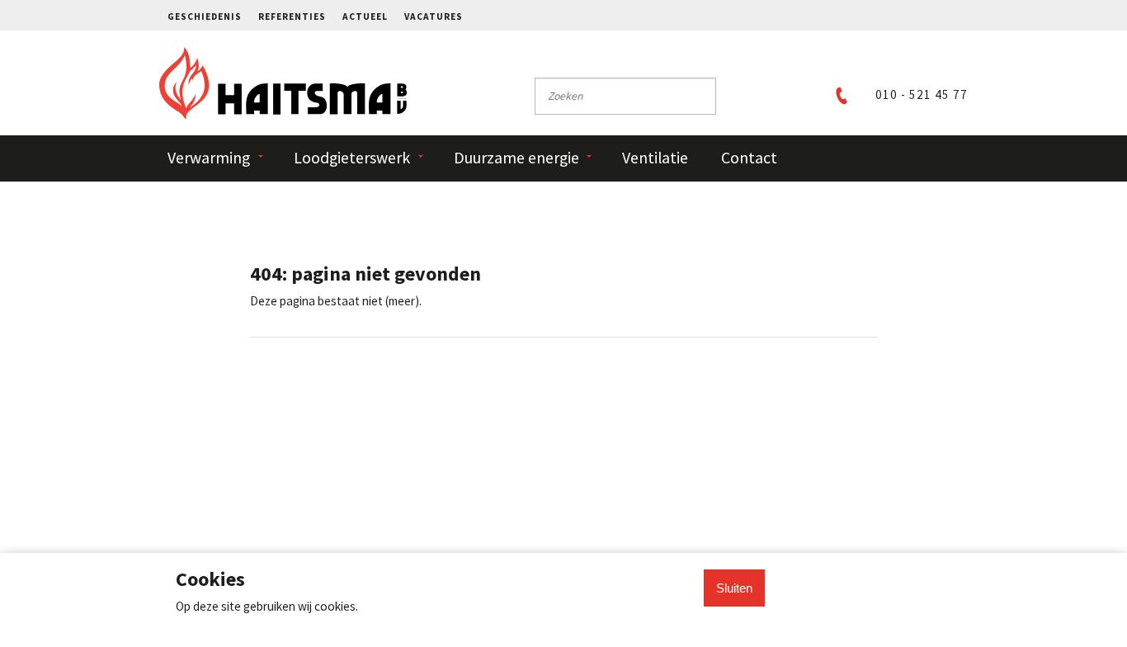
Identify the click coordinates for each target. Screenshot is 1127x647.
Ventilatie (655, 158)
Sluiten (734, 588)
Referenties (292, 16)
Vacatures (433, 16)
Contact (749, 158)
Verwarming (208, 158)
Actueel (365, 16)
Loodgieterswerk (352, 158)
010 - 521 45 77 (921, 94)
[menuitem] (212, 15)
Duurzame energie (516, 158)
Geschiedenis (204, 16)
